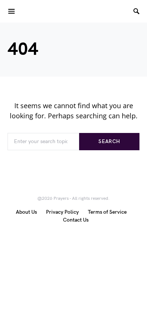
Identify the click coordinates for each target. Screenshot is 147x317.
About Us (26, 212)
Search (109, 141)
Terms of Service (107, 212)
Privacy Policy (62, 212)
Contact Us (76, 220)
